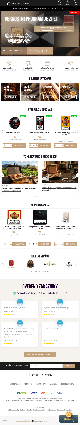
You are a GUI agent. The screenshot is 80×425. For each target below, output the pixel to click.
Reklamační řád (41, 384)
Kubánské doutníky (13, 410)
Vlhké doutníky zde (59, 8)
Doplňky (67, 87)
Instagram (48, 375)
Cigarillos (29, 410)
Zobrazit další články (40, 196)
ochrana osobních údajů (23, 421)
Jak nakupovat (28, 384)
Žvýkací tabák (61, 410)
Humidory (47, 87)
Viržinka (22, 410)
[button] (59, 3)
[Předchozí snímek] (2, 130)
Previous (2, 175)
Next (78, 175)
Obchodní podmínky (15, 384)
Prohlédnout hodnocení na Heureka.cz (40, 355)
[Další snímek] (78, 130)
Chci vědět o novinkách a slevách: (16, 366)
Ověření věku (53, 384)
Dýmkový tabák (51, 410)
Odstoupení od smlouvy (67, 384)
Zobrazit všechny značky (40, 271)
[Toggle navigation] (2, 3)
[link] (40, 29)
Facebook (35, 375)
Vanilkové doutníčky (39, 410)
